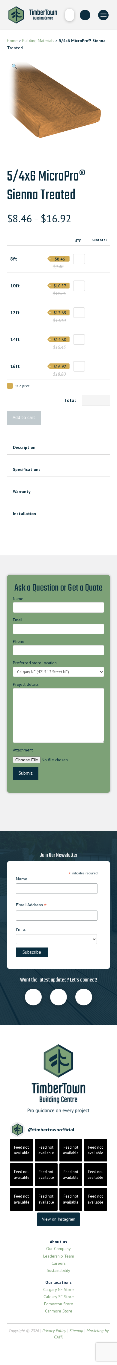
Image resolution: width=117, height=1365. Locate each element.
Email (17, 620)
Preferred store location (35, 662)
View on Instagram (58, 1219)
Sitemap (76, 1330)
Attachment (23, 750)
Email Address (31, 905)
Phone (18, 641)
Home (12, 40)
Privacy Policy (54, 1330)
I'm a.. (22, 929)
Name (18, 598)
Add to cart (24, 417)
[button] (69, 15)
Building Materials (38, 40)
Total (70, 400)
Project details (26, 684)
